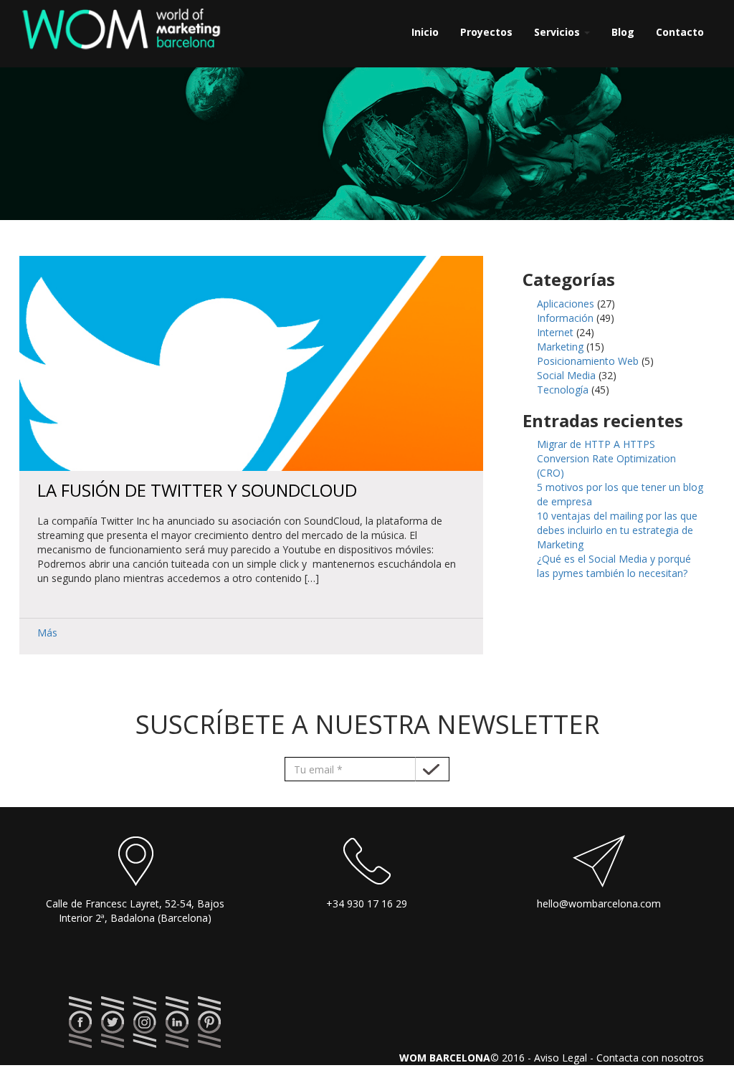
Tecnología (562, 389)
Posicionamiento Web (588, 361)
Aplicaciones (565, 303)
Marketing (560, 346)
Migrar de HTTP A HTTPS (596, 444)
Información (565, 318)
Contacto (680, 32)
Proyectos (486, 32)
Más (47, 632)
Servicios (558, 32)
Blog (622, 32)
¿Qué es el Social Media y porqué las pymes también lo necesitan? (614, 566)
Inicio (425, 32)
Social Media (566, 375)
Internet (555, 332)
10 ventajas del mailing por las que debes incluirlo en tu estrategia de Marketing (617, 530)
